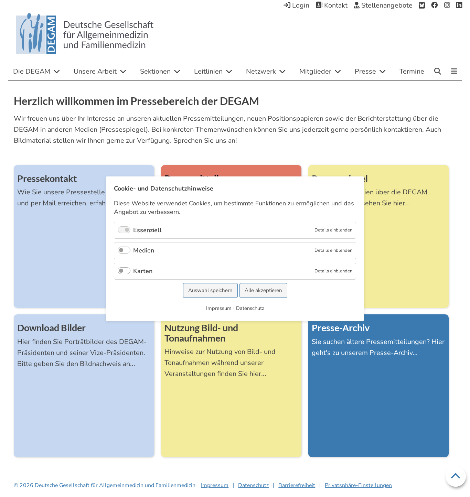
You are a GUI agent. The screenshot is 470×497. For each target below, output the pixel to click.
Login (299, 5)
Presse (365, 71)
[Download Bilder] (84, 388)
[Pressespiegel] (378, 239)
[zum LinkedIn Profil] (459, 5)
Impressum (214, 485)
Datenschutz (253, 485)
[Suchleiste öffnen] (437, 71)
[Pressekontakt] (84, 239)
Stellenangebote (386, 5)
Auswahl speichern (210, 290)
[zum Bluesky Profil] (422, 5)
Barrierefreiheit (296, 485)
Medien (143, 250)
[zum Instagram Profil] (447, 5)
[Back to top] (455, 476)
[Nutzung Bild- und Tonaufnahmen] (231, 388)
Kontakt (335, 5)
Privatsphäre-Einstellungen (358, 485)
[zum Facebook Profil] (434, 5)
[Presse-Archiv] (378, 388)
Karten (142, 271)
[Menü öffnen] (454, 72)
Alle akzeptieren (263, 290)
